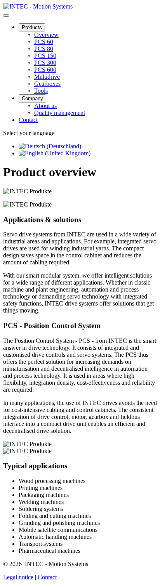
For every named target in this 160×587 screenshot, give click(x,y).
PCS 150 (45, 55)
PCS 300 (45, 62)
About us (45, 105)
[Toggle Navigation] (6, 15)
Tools (41, 90)
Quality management (59, 112)
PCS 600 (45, 69)
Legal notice (18, 577)
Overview (46, 34)
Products (32, 27)
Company (32, 98)
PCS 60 (43, 41)
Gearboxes (47, 83)
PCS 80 (43, 48)
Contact (28, 119)
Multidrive (47, 76)
